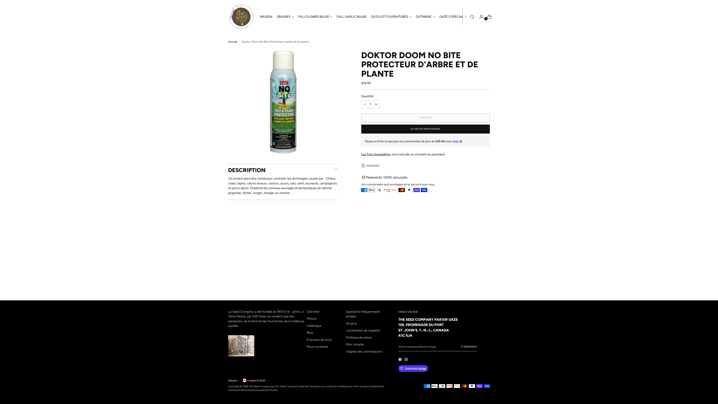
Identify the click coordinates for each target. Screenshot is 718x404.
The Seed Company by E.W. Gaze (267, 386)
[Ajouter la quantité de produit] (376, 104)
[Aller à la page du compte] (480, 17)
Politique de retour (359, 337)
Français (232, 380)
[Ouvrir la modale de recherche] (472, 17)
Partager (372, 165)
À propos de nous (319, 340)
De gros (351, 323)
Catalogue (314, 326)
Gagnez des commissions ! (364, 351)
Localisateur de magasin (363, 330)
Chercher (313, 311)
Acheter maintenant (426, 128)
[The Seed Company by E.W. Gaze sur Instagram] (406, 360)
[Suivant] (465, 17)
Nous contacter (318, 346)
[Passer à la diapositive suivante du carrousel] (487, 235)
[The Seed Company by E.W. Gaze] (241, 17)
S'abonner (469, 346)
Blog (310, 332)
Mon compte (355, 344)
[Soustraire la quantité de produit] (364, 104)
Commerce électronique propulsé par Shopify (253, 389)
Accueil (232, 41)
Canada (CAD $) (256, 380)
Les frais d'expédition (376, 154)
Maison (312, 318)
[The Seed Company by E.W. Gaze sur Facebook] (400, 360)
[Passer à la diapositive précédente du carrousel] (478, 235)
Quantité (367, 96)
